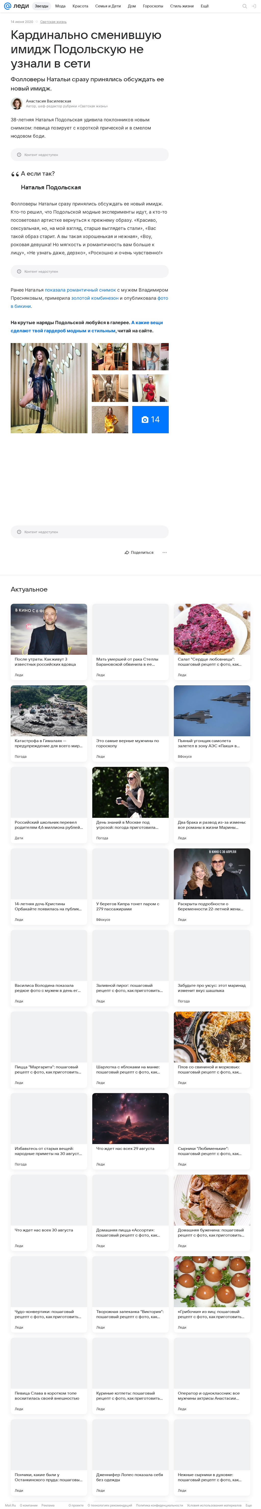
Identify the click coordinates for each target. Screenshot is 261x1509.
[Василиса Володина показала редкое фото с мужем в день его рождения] (49, 968)
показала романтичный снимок (80, 290)
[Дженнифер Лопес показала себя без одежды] (130, 1457)
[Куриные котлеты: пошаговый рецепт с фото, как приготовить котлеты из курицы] (130, 1376)
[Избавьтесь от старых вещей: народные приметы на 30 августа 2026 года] (49, 1131)
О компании (28, 1505)
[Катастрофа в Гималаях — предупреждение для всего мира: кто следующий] (49, 723)
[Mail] (7, 6)
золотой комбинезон (95, 298)
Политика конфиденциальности (159, 1505)
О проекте (76, 1505)
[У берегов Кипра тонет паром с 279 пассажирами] (130, 886)
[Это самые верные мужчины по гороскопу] (130, 723)
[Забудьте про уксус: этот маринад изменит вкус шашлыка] (212, 968)
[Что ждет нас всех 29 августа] (130, 1131)
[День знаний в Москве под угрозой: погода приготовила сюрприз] (130, 805)
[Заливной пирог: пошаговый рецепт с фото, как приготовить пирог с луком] (130, 968)
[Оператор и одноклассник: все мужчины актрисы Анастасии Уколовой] (212, 1376)
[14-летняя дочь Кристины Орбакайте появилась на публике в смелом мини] (49, 886)
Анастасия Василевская (48, 101)
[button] (49, 388)
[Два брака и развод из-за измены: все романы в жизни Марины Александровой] (212, 805)
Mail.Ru (10, 1505)
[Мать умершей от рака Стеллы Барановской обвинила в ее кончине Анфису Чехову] (130, 642)
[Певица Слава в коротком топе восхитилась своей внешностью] (49, 1376)
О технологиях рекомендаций (110, 1505)
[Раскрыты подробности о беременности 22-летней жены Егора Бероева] (212, 886)
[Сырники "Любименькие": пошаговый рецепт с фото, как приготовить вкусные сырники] (212, 1131)
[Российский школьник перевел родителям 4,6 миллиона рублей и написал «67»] (49, 805)
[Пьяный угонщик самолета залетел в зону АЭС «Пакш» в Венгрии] (212, 723)
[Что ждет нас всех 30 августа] (49, 1213)
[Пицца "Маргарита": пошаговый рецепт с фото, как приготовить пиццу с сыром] (49, 1050)
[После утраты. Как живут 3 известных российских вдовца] (49, 642)
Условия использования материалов (214, 1505)
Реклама (48, 1505)
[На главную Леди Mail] (20, 6)
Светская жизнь (53, 22)
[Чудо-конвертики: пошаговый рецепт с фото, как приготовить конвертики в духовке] (49, 1294)
